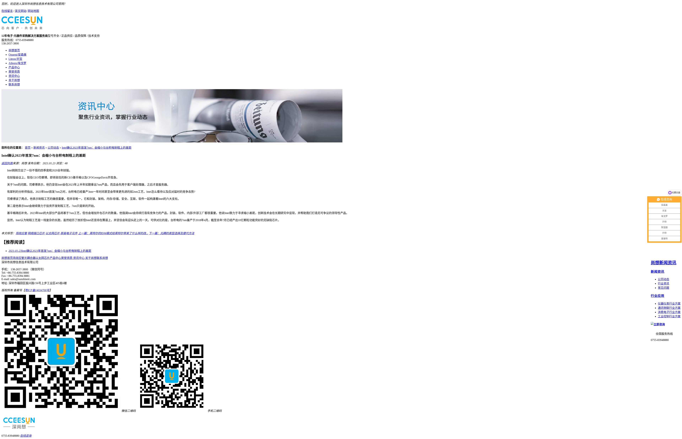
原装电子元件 (68, 233)
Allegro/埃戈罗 (17, 63)
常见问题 (663, 287)
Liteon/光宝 (15, 58)
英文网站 (20, 10)
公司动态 (53, 147)
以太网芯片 (52, 233)
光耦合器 (30, 257)
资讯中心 (14, 75)
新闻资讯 (39, 147)
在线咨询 (25, 435)
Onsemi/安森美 (17, 54)
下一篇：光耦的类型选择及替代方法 (171, 233)
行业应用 (657, 296)
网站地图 (33, 10)
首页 (28, 147)
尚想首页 (14, 50)
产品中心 (14, 67)
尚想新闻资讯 (663, 262)
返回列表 (7, 163)
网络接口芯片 (36, 233)
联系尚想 (14, 84)
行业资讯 (663, 283)
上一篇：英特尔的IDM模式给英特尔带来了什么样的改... (113, 233)
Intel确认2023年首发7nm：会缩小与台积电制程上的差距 (96, 147)
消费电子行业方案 (669, 312)
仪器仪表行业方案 (669, 303)
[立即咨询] (658, 324)
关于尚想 (14, 80)
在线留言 (7, 10)
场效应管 (21, 233)
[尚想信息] (171, 141)
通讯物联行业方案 (669, 307)
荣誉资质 (14, 71)
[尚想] (21, 27)
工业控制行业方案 (669, 316)
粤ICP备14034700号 (37, 290)
